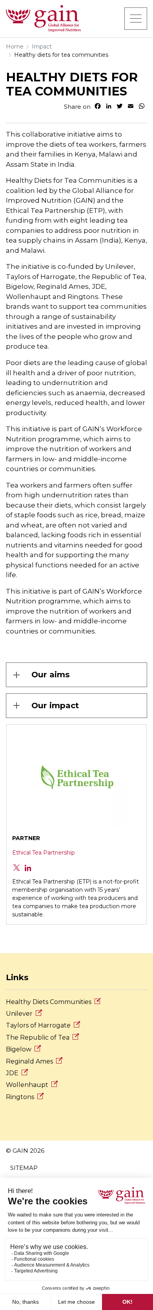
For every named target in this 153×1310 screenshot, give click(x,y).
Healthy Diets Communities (48, 1002)
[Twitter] (17, 867)
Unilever (19, 1013)
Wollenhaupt (27, 1085)
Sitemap (24, 1167)
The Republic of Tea (37, 1037)
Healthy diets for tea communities (61, 54)
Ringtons (20, 1097)
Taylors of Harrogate (38, 1025)
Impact (42, 46)
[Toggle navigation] (135, 18)
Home (15, 46)
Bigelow (18, 1049)
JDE (12, 1073)
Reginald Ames (29, 1061)
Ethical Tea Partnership (43, 852)
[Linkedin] (28, 867)
